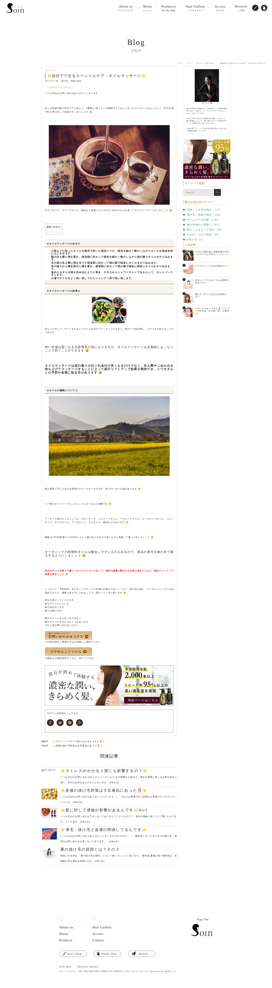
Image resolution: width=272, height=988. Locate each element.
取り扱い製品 (168, 8)
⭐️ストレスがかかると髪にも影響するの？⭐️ (104, 771)
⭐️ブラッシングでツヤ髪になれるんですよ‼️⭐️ (79, 741)
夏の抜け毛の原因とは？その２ (90, 849)
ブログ (189, 63)
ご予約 (241, 8)
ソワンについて (125, 8)
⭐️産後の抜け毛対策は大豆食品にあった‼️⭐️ (78, 745)
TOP (179, 63)
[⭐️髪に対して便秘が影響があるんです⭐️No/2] (49, 812)
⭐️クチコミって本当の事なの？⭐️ (212, 266)
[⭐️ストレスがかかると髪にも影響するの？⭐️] (49, 770)
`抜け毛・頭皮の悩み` (205, 63)
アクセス (220, 8)
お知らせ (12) (194, 239)
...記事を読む (113, 782)
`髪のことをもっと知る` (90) (204, 229)
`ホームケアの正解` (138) (202, 219)
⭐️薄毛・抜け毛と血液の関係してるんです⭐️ (103, 830)
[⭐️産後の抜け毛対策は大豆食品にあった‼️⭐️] (49, 794)
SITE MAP (65, 967)
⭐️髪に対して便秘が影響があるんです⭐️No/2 (104, 810)
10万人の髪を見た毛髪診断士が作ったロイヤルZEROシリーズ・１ (212, 253)
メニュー (147, 8)
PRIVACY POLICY (88, 967)
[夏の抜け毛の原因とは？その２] (49, 852)
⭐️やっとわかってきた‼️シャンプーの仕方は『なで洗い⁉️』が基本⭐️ (212, 311)
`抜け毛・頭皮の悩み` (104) (203, 214)
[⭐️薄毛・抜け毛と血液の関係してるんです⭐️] (49, 834)
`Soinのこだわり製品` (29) (202, 234)
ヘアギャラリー (195, 8)
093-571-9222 (86, 658)
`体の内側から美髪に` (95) (202, 224)
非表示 (56, 227)
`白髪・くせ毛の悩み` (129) (203, 209)
